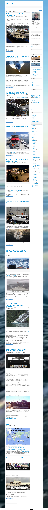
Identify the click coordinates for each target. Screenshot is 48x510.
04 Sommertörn (35, 164)
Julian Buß (13, 16)
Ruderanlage (34, 149)
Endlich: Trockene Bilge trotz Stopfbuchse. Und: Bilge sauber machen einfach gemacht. (35, 95)
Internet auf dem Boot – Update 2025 (36, 85)
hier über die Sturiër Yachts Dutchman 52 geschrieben (20, 97)
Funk (33, 145)
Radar (34, 148)
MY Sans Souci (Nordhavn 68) (35, 120)
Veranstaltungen (34, 182)
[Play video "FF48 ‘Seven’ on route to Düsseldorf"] (18, 67)
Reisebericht (15, 426)
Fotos (32, 130)
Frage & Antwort (25, 162)
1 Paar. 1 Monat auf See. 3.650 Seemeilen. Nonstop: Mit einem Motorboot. (16, 449)
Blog (32, 127)
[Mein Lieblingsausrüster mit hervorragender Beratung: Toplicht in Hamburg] (35, 58)
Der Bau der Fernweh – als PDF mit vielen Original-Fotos (36, 71)
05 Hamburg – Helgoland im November (36, 170)
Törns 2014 (33, 156)
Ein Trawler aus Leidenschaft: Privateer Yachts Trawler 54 (16, 14)
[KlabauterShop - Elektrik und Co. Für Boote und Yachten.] (35, 56)
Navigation (34, 147)
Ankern (34, 142)
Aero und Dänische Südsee (36, 157)
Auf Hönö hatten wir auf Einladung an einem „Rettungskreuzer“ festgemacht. (15, 151)
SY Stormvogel (33, 118)
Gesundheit (33, 132)
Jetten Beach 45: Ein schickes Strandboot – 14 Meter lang (17, 202)
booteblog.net (9, 3)
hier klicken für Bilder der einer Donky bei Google (15, 190)
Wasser (34, 154)
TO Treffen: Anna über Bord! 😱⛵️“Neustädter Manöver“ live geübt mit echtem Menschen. (36, 84)
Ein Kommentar (9, 95)
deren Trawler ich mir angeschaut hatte (12, 84)
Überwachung (34, 153)
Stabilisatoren (34, 151)
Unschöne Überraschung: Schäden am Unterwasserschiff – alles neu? (35, 101)
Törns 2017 (33, 171)
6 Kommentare (8, 204)
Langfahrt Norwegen (35, 180)
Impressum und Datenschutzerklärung (10, 505)
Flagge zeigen (35, 107)
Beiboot (33, 126)
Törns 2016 (33, 166)
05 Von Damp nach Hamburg (36, 165)
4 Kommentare (8, 17)
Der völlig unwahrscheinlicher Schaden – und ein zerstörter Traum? (16, 458)
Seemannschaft (27, 307)
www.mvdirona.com (20, 273)
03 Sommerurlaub (35, 174)
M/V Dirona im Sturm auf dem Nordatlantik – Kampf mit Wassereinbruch (16, 447)
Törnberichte (33, 155)
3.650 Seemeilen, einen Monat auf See (11, 275)
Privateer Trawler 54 (8, 120)
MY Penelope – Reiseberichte (35, 116)
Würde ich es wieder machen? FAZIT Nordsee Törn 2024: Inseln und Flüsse (36, 86)
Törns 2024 (33, 181)
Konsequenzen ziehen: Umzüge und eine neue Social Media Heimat (36, 80)
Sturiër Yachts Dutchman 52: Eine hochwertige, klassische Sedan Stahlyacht (17, 92)
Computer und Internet (35, 143)
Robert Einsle (32, 108)
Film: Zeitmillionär (34, 75)
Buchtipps (33, 129)
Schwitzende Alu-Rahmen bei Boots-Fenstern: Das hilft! (35, 104)
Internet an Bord (19, 6)
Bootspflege (33, 128)
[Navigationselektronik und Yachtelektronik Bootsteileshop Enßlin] (35, 61)
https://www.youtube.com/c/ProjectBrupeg (11, 418)
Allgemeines (33, 125)
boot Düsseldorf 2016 (24, 16)
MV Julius (33, 136)
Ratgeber (31, 6)
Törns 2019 (33, 178)
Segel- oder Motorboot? (13, 6)
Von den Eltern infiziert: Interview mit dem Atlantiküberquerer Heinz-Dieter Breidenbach (17, 305)
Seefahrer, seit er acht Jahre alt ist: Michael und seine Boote (17, 127)
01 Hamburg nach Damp (36, 172)
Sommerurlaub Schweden (36, 159)
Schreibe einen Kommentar (10, 255)
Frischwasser (34, 144)
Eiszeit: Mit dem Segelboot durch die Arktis (36, 73)
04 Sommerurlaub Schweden (18, 129)
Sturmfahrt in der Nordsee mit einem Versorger (35, 103)
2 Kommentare (8, 59)
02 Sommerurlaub (35, 177)
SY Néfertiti (33, 117)
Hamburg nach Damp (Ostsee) (36, 158)
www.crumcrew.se (13, 152)
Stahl (33, 152)
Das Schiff (8, 6)
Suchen (40, 10)
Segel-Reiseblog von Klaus (35, 74)
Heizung (34, 146)
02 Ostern (34, 167)
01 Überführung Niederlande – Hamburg (36, 161)
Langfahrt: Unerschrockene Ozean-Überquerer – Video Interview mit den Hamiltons (16, 251)
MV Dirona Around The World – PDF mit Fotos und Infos (16, 423)
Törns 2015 (33, 160)
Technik (14, 352)
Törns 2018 (33, 175)
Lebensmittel (33, 135)
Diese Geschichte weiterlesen (10, 87)
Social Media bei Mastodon (35, 51)
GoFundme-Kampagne (21, 409)
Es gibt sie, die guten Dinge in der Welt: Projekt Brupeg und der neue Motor (16, 349)
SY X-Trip (33, 119)
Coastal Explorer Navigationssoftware (36, 121)
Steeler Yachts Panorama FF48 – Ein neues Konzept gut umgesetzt (17, 56)
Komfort (33, 133)
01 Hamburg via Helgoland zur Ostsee (36, 176)
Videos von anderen (18, 352)
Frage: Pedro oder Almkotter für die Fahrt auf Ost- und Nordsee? (17, 160)
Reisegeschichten (35, 6)
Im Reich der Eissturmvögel (35, 73)
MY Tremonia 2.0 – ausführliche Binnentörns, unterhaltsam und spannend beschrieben (35, 115)
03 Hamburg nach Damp (36, 168)
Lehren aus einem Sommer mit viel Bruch (36, 82)
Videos (33, 184)
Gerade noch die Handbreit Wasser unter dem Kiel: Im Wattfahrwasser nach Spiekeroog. (35, 109)
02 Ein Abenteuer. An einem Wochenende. (36, 173)
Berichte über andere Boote (19, 16)
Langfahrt (24, 307)
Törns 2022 (33, 179)
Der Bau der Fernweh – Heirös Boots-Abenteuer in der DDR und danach (36, 70)
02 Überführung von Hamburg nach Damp (36, 163)
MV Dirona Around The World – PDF (25, 451)
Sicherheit (34, 150)
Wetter (32, 186)
